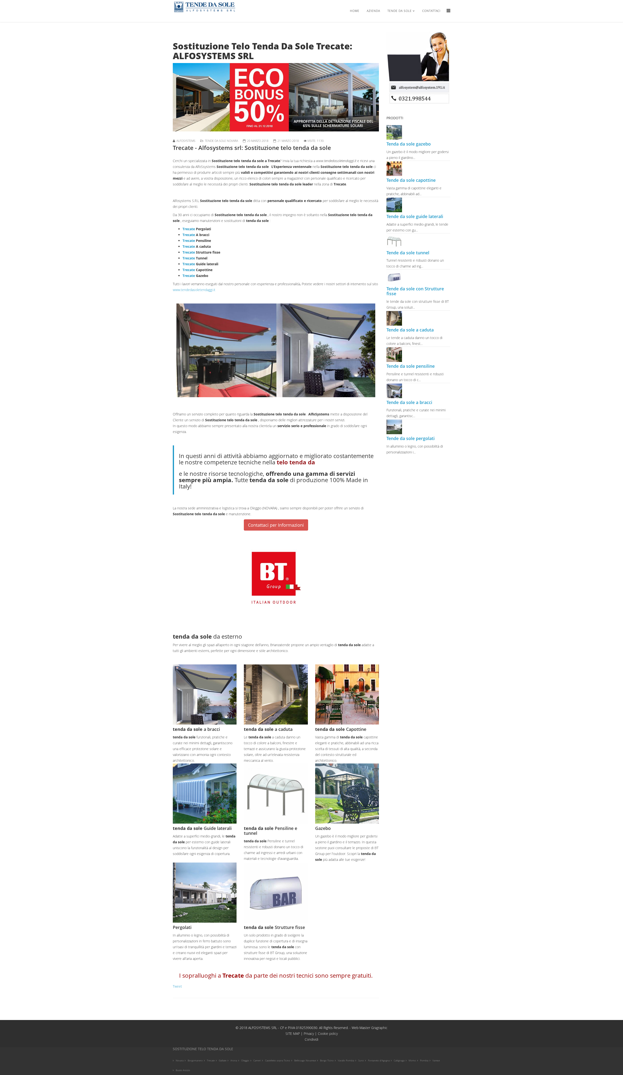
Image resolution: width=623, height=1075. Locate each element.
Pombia (424, 1060)
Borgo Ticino (327, 1060)
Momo (412, 1060)
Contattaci (431, 11)
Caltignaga (399, 1060)
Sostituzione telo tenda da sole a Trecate (246, 160)
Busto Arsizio (183, 1070)
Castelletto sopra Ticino (277, 1060)
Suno (361, 1060)
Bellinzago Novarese (305, 1060)
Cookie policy (328, 1033)
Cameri (257, 1060)
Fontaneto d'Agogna (379, 1060)
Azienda (373, 11)
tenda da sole (258, 220)
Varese (436, 1060)
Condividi (311, 1039)
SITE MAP (292, 1033)
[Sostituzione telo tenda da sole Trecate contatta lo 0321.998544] (276, 97)
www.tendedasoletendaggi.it (194, 289)
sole (298, 184)
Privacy (309, 1033)
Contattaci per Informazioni (276, 525)
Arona (233, 1060)
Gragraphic (379, 1027)
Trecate (189, 229)
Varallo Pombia (346, 1060)
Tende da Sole (399, 11)
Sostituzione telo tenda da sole (243, 166)
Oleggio (245, 1060)
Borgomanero (195, 1060)
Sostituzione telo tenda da (272, 184)
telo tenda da (296, 462)
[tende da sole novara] (418, 68)
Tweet (177, 986)
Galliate (222, 1060)
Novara (179, 1060)
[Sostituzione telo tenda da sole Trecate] (276, 350)
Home (354, 11)
